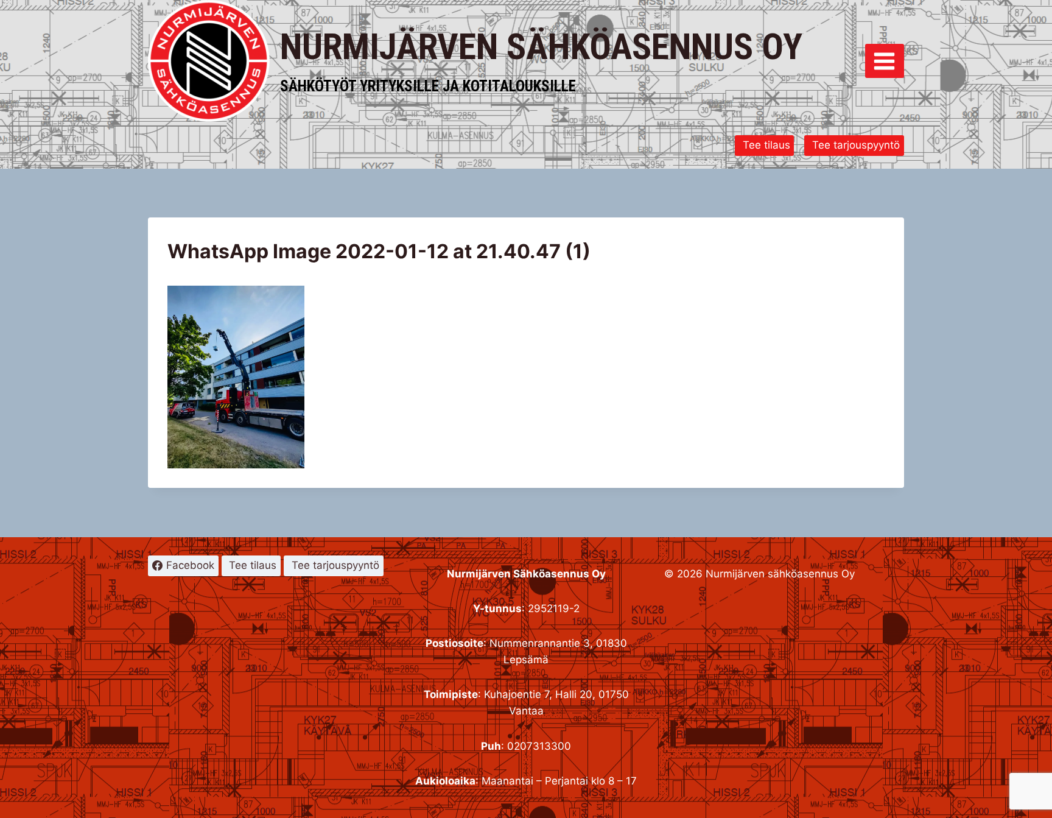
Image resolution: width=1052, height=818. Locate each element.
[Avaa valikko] (884, 61)
